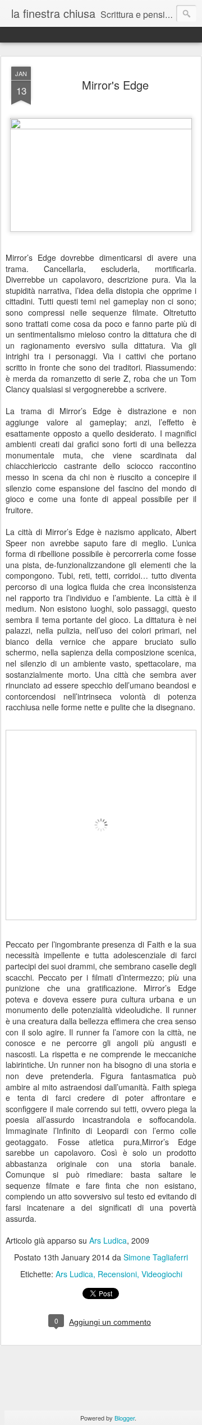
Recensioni (117, 1273)
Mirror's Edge (115, 85)
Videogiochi (161, 1273)
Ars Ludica (108, 1240)
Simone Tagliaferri (155, 1257)
